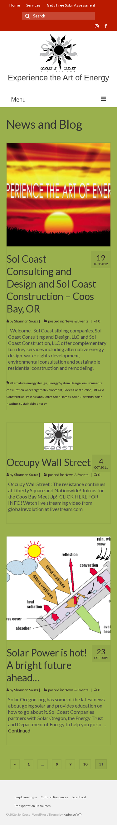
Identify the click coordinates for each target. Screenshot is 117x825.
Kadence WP (72, 814)
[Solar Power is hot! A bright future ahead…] (58, 588)
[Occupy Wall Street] (58, 436)
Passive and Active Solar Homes (48, 396)
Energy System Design (64, 383)
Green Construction (77, 390)
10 (85, 764)
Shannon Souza (26, 321)
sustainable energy (33, 403)
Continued (19, 730)
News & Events (77, 321)
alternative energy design (28, 383)
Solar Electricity (83, 396)
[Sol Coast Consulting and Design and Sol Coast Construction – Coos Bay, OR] (58, 194)
